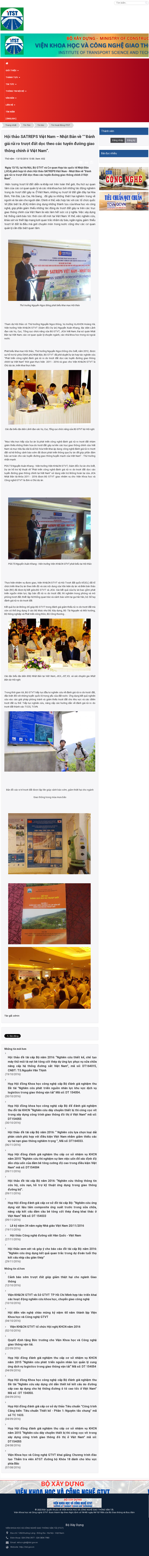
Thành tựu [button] (12, 77)
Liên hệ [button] (9, 105)
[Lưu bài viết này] (92, 162)
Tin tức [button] (10, 84)
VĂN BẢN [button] (10, 98)
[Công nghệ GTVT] (123, 178)
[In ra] (87, 162)
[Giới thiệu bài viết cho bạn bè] (81, 162)
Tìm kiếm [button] (10, 112)
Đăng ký (131, 140)
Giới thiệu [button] (11, 70)
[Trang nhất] (77, 63)
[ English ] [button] (11, 118)
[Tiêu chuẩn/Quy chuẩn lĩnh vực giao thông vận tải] (123, 201)
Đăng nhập (117, 140)
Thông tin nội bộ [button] (15, 91)
